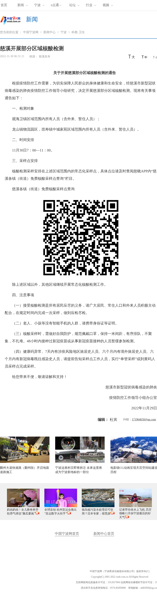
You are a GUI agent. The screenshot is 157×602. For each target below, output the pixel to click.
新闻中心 (49, 32)
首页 (4, 5)
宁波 (37, 5)
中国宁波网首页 (67, 534)
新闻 (20, 5)
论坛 (72, 5)
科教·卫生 (78, 32)
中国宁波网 (30, 32)
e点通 (55, 5)
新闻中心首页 (103, 534)
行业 (89, 5)
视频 (106, 5)
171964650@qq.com (144, 419)
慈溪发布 (44, 56)
